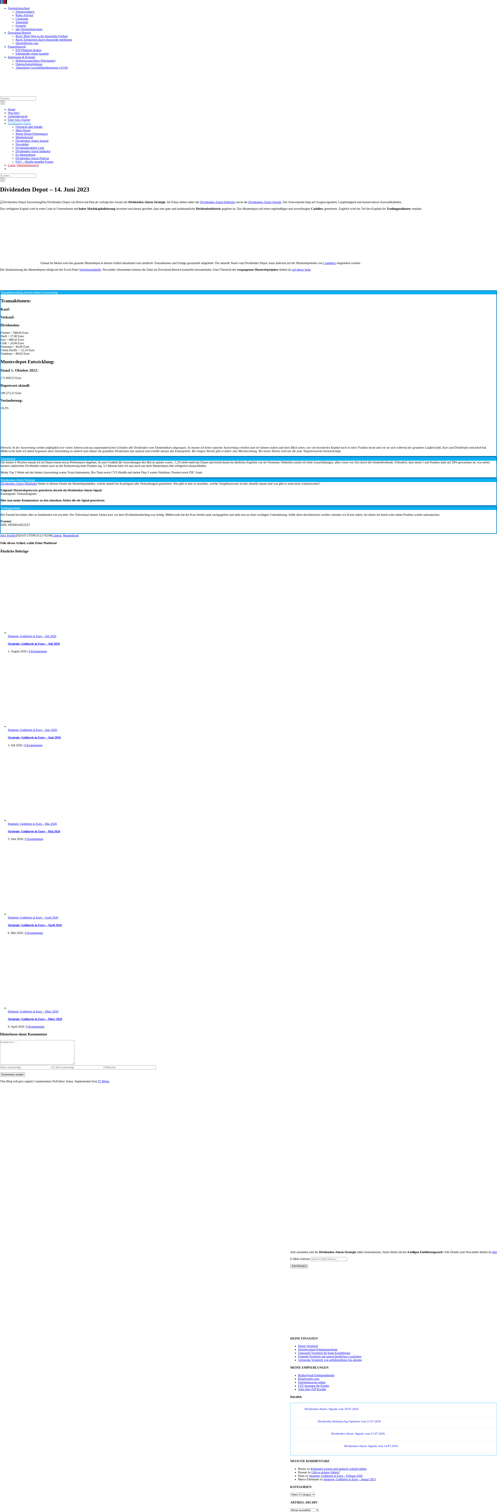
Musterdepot (70, 535)
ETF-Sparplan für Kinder (313, 1385)
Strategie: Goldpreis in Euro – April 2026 (33, 917)
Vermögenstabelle (90, 269)
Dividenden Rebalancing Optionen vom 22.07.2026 (349, 1421)
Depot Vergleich (308, 1346)
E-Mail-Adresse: (300, 1259)
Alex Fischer (8, 535)
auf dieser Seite (301, 269)
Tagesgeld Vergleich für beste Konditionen (324, 1353)
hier (494, 1252)
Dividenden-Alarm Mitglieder (19, 483)
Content (56, 535)
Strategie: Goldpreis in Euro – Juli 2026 (32, 636)
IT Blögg (103, 1081)
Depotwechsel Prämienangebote (317, 1349)
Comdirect (329, 263)
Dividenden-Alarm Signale (264, 202)
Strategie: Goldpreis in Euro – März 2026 (33, 1011)
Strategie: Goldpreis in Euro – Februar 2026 (336, 1475)
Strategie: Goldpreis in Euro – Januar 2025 (350, 1479)
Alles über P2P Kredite (312, 1389)
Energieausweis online (312, 1382)
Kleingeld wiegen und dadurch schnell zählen (339, 1468)
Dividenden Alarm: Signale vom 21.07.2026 (358, 1433)
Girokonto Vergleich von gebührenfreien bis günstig (330, 1360)
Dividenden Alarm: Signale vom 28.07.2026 (331, 1409)
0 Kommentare (38, 651)
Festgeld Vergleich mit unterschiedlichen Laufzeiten (329, 1356)
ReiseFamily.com (308, 1378)
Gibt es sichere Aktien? (325, 1472)
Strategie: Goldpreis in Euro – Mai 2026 (32, 823)
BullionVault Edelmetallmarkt (316, 1375)
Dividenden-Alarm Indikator (217, 202)
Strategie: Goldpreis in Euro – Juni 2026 (32, 730)
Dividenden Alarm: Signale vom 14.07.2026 (371, 1446)
